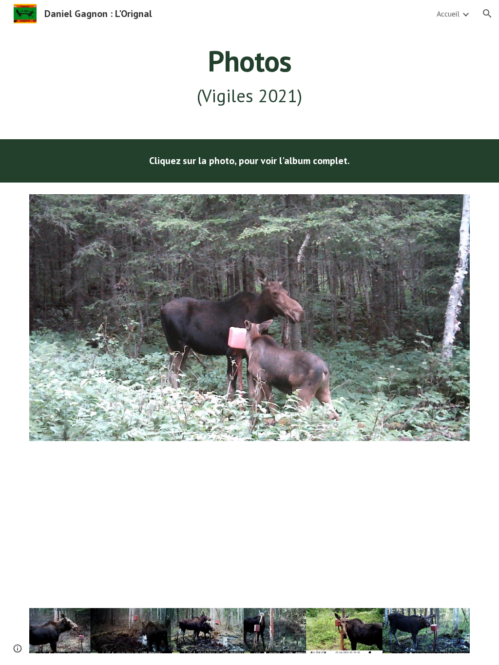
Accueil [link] (448, 13)
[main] (249, 76)
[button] (487, 13)
